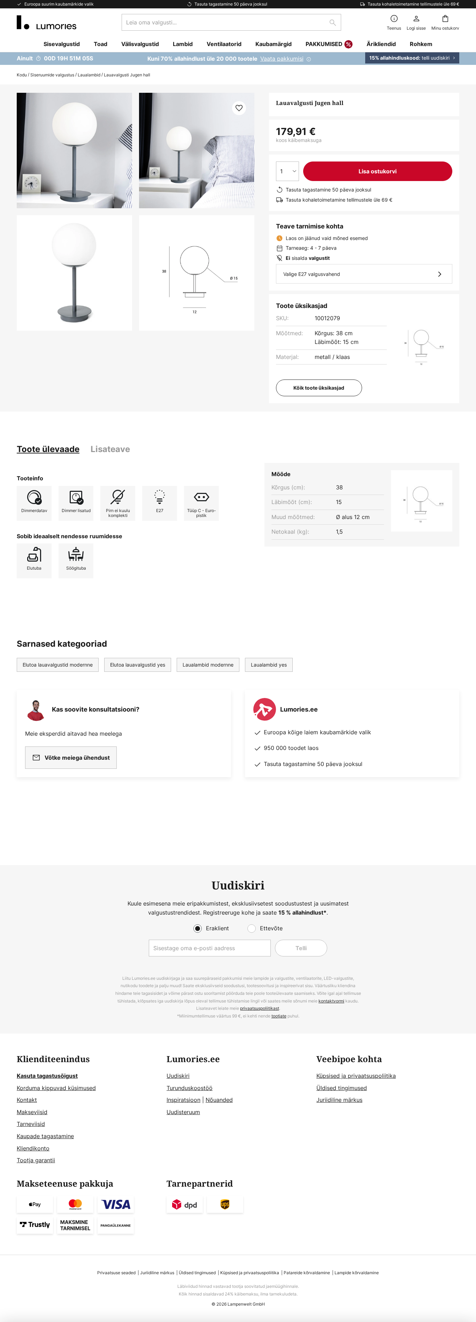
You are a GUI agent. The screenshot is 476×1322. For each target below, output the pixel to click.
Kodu (22, 75)
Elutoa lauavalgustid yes (137, 664)
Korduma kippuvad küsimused (56, 1088)
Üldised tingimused (341, 1088)
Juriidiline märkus (339, 1100)
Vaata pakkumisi (282, 58)
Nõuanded (219, 1100)
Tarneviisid (31, 1124)
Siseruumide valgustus (52, 75)
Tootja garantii (36, 1160)
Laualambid (89, 75)
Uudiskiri (178, 1076)
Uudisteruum (183, 1112)
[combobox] (231, 22)
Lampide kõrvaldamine (357, 1273)
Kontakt (27, 1100)
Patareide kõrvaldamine (307, 1273)
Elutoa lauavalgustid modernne (58, 664)
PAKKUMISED (324, 43)
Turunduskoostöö (190, 1088)
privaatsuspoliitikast (259, 1008)
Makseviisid (32, 1112)
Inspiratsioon (183, 1100)
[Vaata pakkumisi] (238, 58)
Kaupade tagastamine (45, 1136)
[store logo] (46, 22)
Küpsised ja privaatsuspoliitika (356, 1076)
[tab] (48, 449)
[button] (74, 273)
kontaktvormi (331, 1001)
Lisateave (110, 449)
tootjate (278, 1016)
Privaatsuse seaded (116, 1273)
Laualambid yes (269, 664)
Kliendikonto (33, 1148)
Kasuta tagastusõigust (47, 1075)
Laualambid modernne (208, 664)
